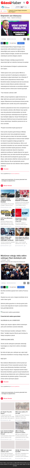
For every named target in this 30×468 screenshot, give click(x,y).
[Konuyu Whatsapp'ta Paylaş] (7, 43)
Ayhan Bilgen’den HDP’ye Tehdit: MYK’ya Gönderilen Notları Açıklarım (22, 239)
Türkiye (8, 17)
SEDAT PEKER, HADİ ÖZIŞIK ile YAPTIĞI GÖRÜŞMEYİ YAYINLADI (7, 239)
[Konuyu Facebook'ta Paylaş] (2, 43)
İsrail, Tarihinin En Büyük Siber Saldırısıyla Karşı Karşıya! (7, 432)
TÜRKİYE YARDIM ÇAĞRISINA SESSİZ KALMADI (6, 200)
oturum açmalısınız (15, 173)
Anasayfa (4, 17)
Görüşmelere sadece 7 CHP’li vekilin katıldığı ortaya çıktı (21, 219)
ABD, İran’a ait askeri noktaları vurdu (6, 450)
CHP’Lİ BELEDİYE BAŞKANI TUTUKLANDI (21, 199)
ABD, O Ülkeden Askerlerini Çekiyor (20, 431)
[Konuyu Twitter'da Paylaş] (4, 43)
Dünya (8, 260)
